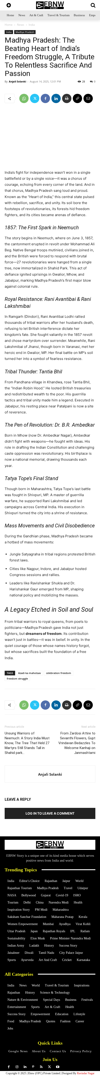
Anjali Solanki (17, 81)
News (20, 25)
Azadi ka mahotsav (29, 673)
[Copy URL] (77, 98)
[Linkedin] (56, 98)
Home (9, 25)
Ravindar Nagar (85, 1073)
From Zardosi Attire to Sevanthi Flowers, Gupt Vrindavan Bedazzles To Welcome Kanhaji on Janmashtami (76, 743)
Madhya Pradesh (25, 32)
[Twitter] (34, 98)
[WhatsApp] (24, 98)
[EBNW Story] (50, 5)
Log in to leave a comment (50, 813)
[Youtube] (57, 1067)
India (32, 25)
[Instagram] (17, 1067)
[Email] (88, 98)
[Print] (66, 98)
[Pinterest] (33, 1067)
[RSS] (41, 1067)
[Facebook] (45, 98)
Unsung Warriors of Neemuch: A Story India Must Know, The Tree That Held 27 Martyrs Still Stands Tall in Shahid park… (27, 743)
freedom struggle (17, 678)
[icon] (9, 6)
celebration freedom (58, 673)
